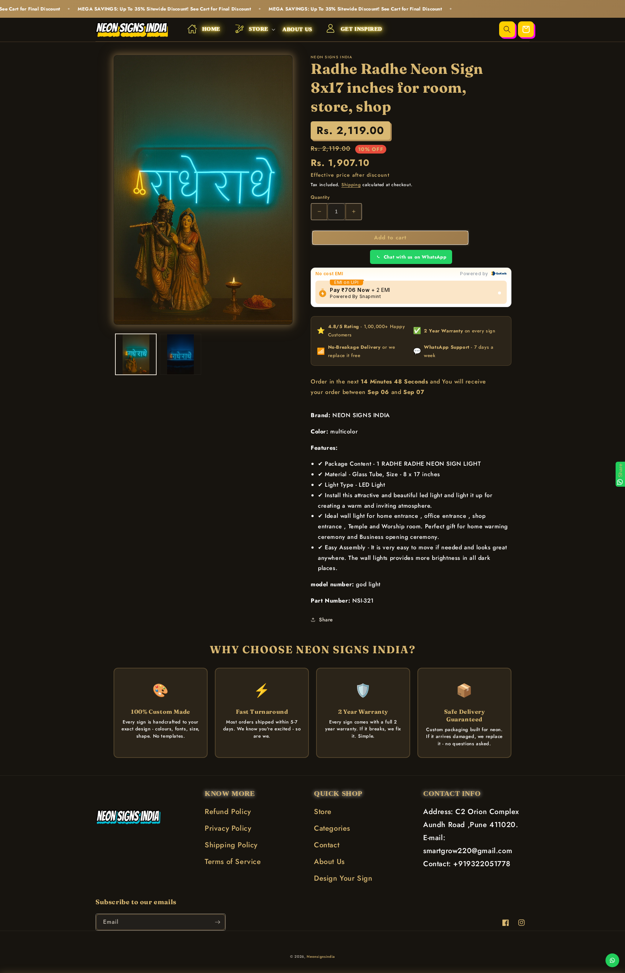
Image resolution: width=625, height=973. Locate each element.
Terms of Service (233, 861)
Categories (332, 828)
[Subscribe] (217, 922)
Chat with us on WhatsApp (415, 256)
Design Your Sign (343, 878)
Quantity (320, 197)
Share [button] (326, 619)
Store (323, 811)
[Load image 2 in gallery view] (180, 354)
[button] (251, 29)
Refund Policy (228, 811)
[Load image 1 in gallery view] (135, 354)
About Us (329, 861)
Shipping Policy (231, 845)
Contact (326, 845)
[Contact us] (612, 960)
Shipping (351, 184)
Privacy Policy (228, 828)
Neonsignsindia (321, 956)
